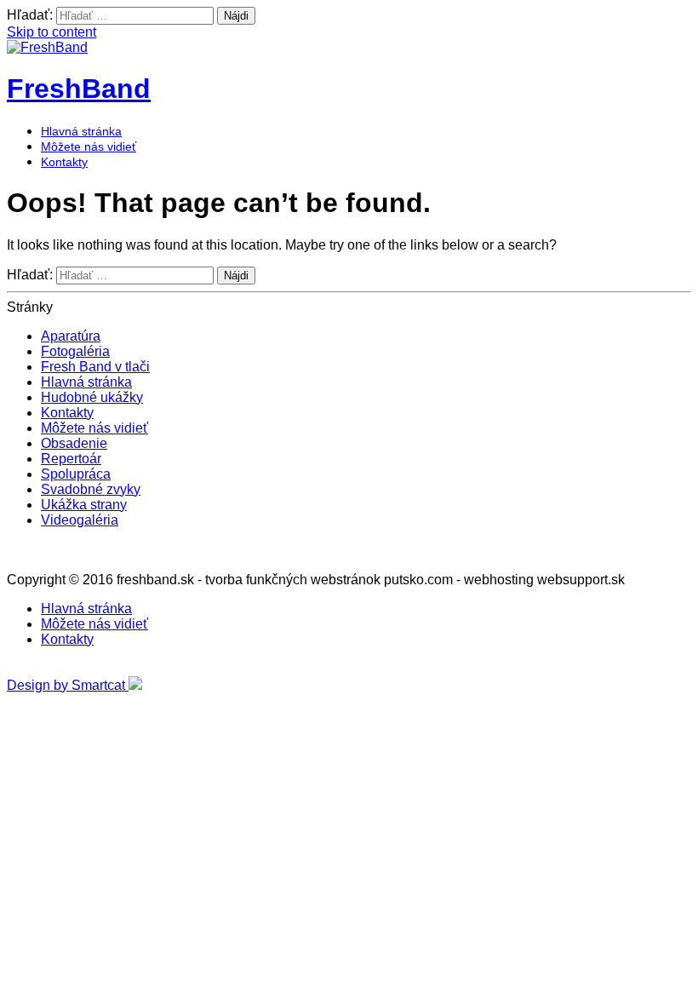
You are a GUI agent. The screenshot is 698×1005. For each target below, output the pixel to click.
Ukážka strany (84, 504)
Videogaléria (79, 520)
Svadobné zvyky (90, 489)
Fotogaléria (75, 351)
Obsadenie (74, 443)
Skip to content (51, 32)
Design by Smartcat (68, 685)
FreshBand (79, 88)
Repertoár (71, 458)
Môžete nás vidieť (88, 146)
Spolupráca (76, 474)
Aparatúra (70, 336)
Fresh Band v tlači (95, 366)
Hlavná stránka (81, 131)
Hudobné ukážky (92, 397)
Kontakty (64, 162)
